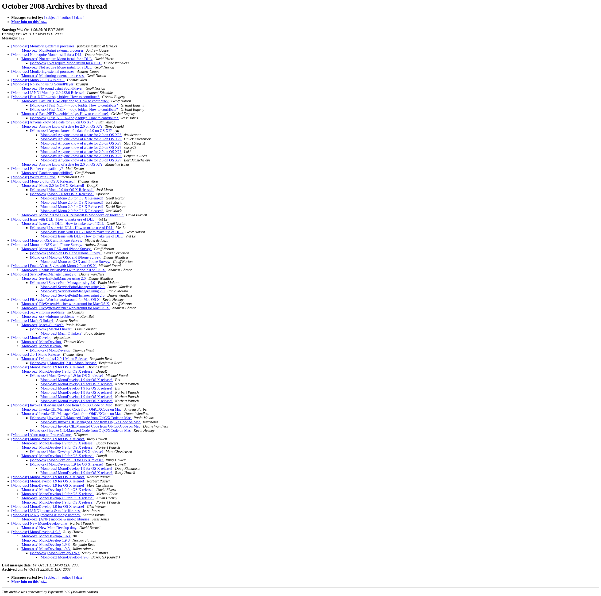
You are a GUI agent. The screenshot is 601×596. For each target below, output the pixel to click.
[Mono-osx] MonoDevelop (31, 338)
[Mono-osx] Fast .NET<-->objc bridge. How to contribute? (55, 97)
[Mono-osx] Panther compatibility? (37, 169)
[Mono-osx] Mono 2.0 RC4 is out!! (38, 80)
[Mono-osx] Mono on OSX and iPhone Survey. (47, 240)
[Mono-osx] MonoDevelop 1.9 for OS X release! (48, 367)
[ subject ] (51, 17)
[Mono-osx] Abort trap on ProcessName (41, 435)
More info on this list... (29, 22)
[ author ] (66, 17)
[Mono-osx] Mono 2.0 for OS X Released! (43, 181)
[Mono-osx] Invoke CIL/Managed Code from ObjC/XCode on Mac (62, 405)
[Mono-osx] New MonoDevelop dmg (39, 523)
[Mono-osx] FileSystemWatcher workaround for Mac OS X (56, 300)
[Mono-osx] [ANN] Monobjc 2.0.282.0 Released (48, 93)
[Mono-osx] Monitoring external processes (43, 46)
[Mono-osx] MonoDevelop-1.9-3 (36, 532)
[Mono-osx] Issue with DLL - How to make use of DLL (53, 219)
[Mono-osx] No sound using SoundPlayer (42, 84)
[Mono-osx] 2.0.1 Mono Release (36, 354)
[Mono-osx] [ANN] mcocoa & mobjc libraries (46, 511)
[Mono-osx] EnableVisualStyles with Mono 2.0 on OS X (54, 266)
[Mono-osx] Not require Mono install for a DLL (47, 55)
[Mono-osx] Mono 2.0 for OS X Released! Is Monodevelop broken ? (72, 215)
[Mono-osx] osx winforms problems (38, 312)
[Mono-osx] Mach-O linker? (32, 321)
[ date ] (79, 17)
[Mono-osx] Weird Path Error (33, 177)
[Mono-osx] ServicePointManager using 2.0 (44, 274)
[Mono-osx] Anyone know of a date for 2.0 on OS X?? (52, 122)
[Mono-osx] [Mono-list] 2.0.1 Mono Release (54, 359)
